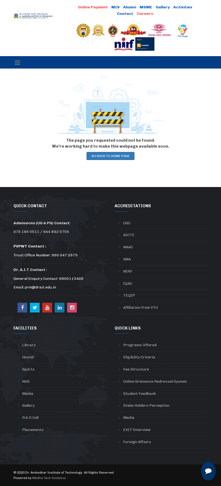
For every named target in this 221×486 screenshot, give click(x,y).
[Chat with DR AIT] (208, 471)
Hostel (28, 357)
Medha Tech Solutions (49, 478)
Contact (125, 13)
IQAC (127, 283)
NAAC (128, 247)
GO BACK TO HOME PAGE (110, 156)
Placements (32, 429)
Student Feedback (139, 393)
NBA (127, 259)
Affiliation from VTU (140, 307)
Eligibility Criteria (139, 357)
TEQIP (129, 295)
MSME (146, 7)
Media (27, 393)
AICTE (128, 235)
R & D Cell (30, 417)
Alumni (129, 7)
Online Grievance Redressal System (155, 381)
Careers (145, 13)
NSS (26, 381)
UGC (126, 223)
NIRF (127, 271)
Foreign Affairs (137, 442)
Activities (182, 7)
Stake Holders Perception (146, 405)
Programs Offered (140, 345)
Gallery (163, 7)
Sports (28, 369)
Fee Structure (136, 369)
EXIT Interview (137, 429)
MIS (115, 7)
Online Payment (93, 7)
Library (29, 345)
